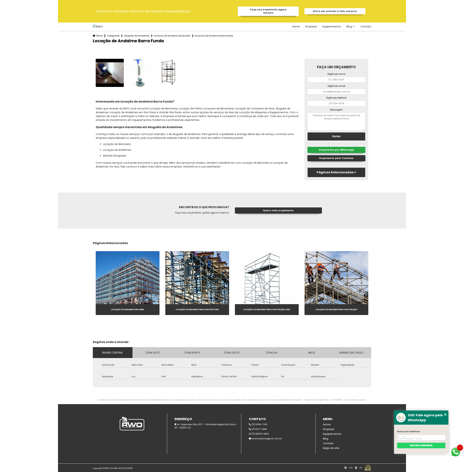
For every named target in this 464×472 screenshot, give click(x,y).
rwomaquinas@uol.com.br (266, 438)
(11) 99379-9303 (260, 433)
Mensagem (336, 109)
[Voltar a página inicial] (98, 26)
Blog (349, 26)
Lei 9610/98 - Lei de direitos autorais (348, 400)
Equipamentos (331, 26)
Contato (366, 26)
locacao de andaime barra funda (214, 35)
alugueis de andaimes (137, 35)
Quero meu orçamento (278, 210)
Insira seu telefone (408, 431)
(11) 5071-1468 (259, 429)
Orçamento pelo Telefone (336, 158)
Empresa (311, 26)
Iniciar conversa (421, 445)
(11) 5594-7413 (259, 424)
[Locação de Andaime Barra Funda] (110, 73)
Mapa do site (331, 448)
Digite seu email (336, 85)
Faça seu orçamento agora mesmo (268, 11)
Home (296, 26)
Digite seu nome (336, 73)
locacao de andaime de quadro (172, 35)
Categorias (113, 35)
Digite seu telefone (336, 97)
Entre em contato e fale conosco (335, 11)
